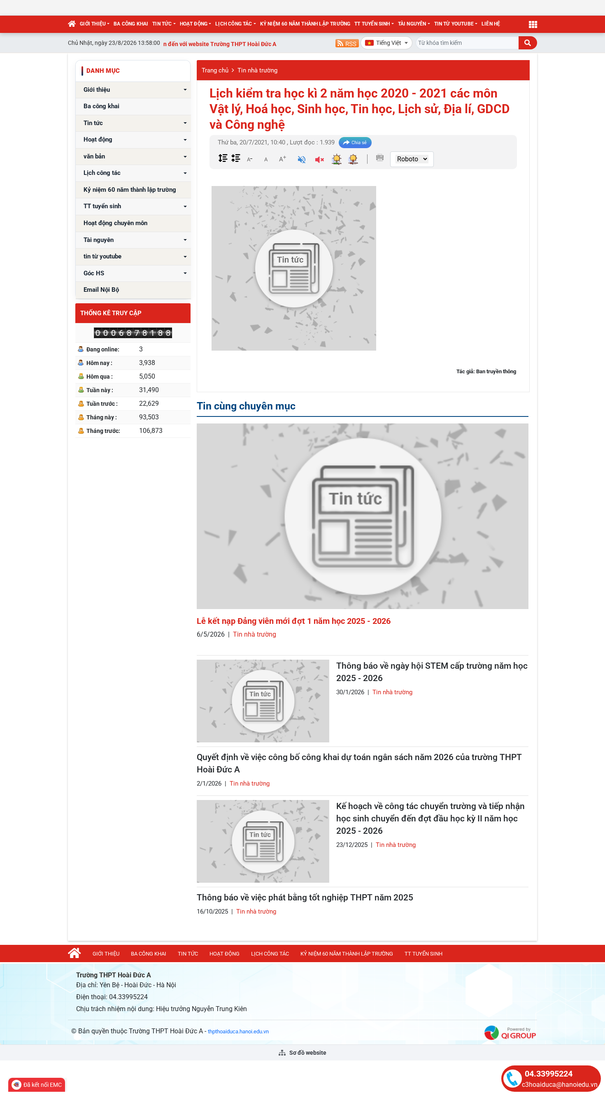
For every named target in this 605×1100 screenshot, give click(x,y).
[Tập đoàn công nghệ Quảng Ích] (510, 1032)
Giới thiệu (93, 24)
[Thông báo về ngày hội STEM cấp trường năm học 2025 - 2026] (263, 701)
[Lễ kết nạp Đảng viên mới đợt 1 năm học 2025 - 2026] (362, 516)
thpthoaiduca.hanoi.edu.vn (238, 1031)
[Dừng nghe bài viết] (319, 161)
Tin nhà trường (257, 70)
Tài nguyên (412, 24)
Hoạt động (194, 24)
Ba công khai (131, 24)
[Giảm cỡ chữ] (249, 159)
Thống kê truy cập (111, 313)
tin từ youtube (454, 24)
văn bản (94, 156)
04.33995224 (548, 1074)
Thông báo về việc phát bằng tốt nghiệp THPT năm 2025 (305, 897)
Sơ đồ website (307, 1052)
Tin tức (162, 24)
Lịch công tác (233, 24)
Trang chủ (215, 70)
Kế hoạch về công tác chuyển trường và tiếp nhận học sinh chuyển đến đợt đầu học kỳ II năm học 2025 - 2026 (430, 818)
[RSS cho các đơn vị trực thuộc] (347, 42)
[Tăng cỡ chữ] (282, 159)
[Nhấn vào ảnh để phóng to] (294, 268)
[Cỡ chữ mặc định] (266, 159)
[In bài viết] (380, 157)
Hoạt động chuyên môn (115, 223)
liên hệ (491, 24)
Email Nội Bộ (101, 289)
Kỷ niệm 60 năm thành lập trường (305, 24)
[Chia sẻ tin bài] (355, 142)
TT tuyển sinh (372, 24)
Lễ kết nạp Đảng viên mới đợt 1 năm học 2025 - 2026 (294, 621)
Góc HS (94, 273)
